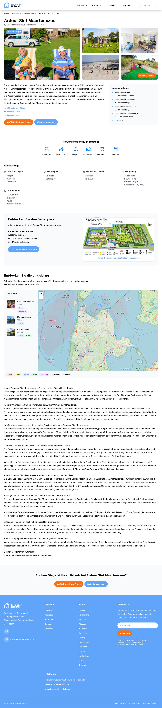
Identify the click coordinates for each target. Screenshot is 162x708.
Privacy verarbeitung (122, 703)
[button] (81, 356)
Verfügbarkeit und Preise (19, 122)
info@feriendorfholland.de (22, 639)
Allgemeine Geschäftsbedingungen (145, 703)
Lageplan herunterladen (25, 249)
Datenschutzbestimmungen (127, 642)
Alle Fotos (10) (148, 75)
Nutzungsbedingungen (125, 644)
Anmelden (125, 633)
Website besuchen (46, 122)
